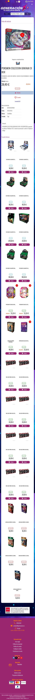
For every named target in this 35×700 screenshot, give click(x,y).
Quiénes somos (17, 673)
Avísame (18, 93)
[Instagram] (21, 658)
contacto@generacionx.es (18, 626)
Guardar (19, 97)
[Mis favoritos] (6, 2)
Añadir (12, 172)
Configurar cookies (17, 649)
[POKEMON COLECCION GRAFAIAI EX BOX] (17, 40)
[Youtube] (19, 658)
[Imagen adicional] (18, 63)
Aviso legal (17, 642)
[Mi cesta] (17, 2)
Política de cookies (17, 646)
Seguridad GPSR (17, 101)
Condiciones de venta (17, 651)
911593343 (18, 623)
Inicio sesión (30, 1)
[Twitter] (16, 658)
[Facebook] (14, 658)
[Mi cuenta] (26, 1)
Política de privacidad (17, 644)
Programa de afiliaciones (17, 675)
